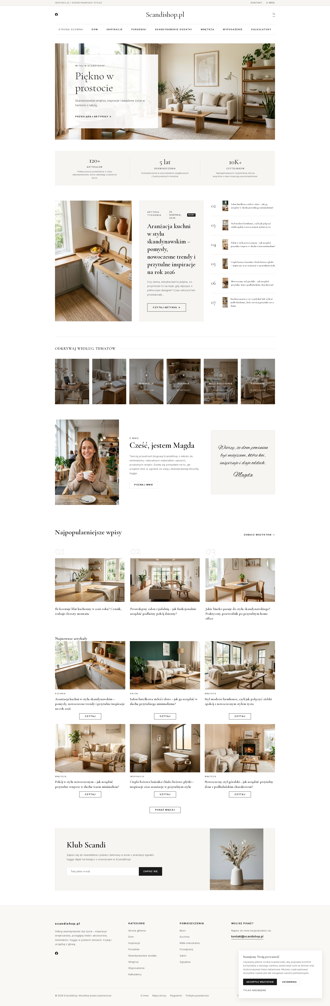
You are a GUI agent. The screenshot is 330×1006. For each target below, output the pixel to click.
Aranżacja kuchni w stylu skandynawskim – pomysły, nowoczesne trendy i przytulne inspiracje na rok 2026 (90, 704)
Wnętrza (207, 29)
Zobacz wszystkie (258, 534)
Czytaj (90, 716)
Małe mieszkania (190, 942)
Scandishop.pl (165, 14)
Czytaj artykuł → (166, 307)
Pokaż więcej (165, 809)
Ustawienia (289, 982)
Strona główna (71, 29)
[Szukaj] (274, 14)
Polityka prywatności (197, 995)
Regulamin (176, 995)
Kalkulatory (261, 29)
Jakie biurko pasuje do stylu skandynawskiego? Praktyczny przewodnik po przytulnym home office (237, 613)
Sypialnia (185, 961)
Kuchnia (184, 936)
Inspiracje (115, 29)
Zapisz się (150, 871)
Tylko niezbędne (254, 990)
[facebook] (56, 14)
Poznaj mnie (143, 484)
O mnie (270, 2)
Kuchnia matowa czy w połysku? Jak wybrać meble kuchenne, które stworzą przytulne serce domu (252, 302)
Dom (95, 29)
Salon (183, 955)
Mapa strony (159, 995)
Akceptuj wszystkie (260, 982)
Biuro (183, 930)
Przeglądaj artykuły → (93, 116)
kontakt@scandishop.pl (247, 936)
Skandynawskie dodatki (173, 29)
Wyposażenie (233, 29)
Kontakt (256, 2)
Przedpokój (186, 949)
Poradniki (138, 29)
